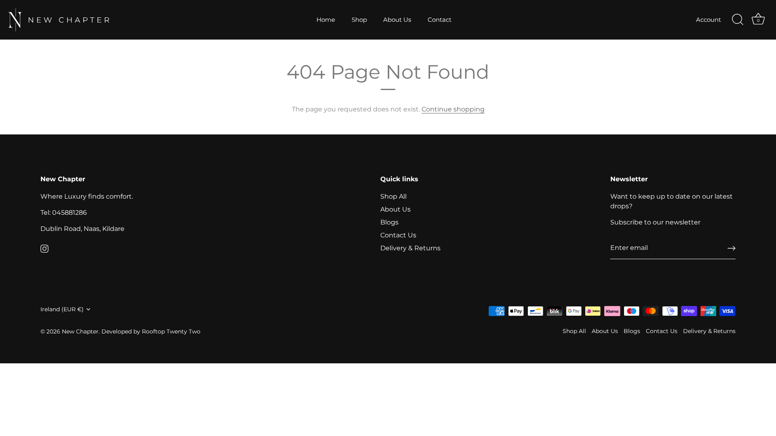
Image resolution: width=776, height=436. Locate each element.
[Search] (737, 20)
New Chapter (80, 331)
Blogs (389, 222)
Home (325, 19)
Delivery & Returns (410, 248)
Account (708, 19)
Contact (439, 19)
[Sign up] (732, 248)
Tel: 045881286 (63, 212)
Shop (359, 19)
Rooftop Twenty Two (171, 331)
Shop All (393, 196)
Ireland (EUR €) (62, 309)
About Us (397, 19)
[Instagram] (44, 248)
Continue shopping (453, 109)
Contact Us (398, 235)
